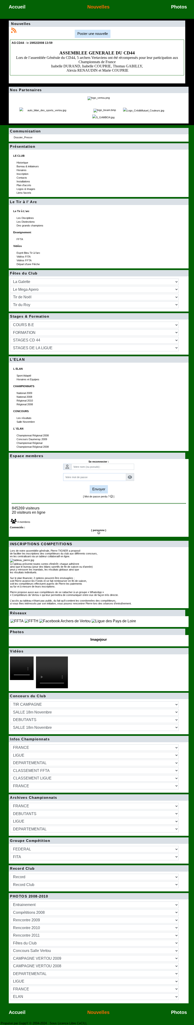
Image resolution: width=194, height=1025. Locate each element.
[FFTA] (17, 621)
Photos (96, 632)
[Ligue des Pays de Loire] (114, 621)
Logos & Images (26, 189)
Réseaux (96, 613)
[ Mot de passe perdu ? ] (98, 496)
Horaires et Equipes (28, 379)
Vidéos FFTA (24, 260)
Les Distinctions (26, 221)
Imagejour (98, 639)
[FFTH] (31, 621)
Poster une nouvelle (92, 34)
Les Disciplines (26, 218)
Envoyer (98, 489)
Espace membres (96, 456)
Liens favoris (24, 192)
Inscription (23, 173)
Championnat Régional (30, 443)
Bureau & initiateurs (28, 166)
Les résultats (24, 418)
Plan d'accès (24, 185)
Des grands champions (30, 225)
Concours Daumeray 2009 (32, 439)
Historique (23, 162)
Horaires (22, 170)
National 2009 (25, 393)
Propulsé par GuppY (15, 1023)
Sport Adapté (24, 375)
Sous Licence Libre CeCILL (69, 1023)
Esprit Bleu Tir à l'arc (29, 252)
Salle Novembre (26, 421)
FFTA (20, 239)
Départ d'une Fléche (28, 264)
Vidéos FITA (24, 256)
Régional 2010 (25, 400)
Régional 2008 (25, 404)
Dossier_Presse (23, 137)
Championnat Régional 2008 (33, 435)
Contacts (22, 177)
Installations (24, 181)
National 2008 (25, 396)
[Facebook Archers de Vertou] (65, 621)
